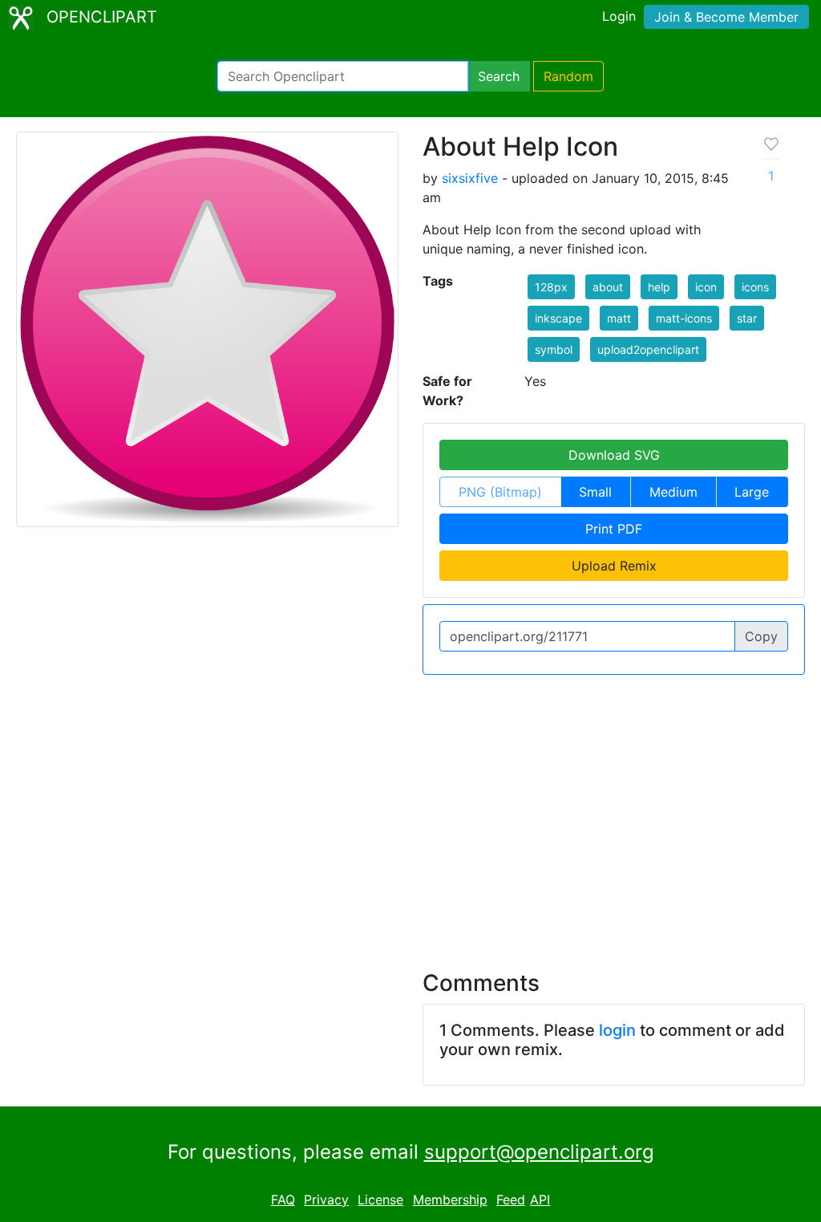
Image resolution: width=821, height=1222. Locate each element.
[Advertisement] (410, 812)
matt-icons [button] (684, 318)
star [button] (747, 318)
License (380, 1200)
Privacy (326, 1200)
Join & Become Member (726, 17)
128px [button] (551, 287)
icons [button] (755, 287)
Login (619, 16)
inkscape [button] (558, 318)
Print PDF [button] (613, 529)
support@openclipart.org (539, 1151)
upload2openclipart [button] (648, 349)
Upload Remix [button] (614, 566)
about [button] (607, 287)
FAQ (283, 1200)
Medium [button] (673, 492)
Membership (450, 1200)
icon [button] (706, 287)
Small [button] (595, 492)
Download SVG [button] (614, 455)
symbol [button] (553, 349)
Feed (510, 1200)
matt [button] (619, 318)
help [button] (659, 287)
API (540, 1200)
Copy (761, 636)
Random (568, 76)
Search (499, 76)
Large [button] (751, 492)
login (617, 1030)
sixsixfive (470, 178)
